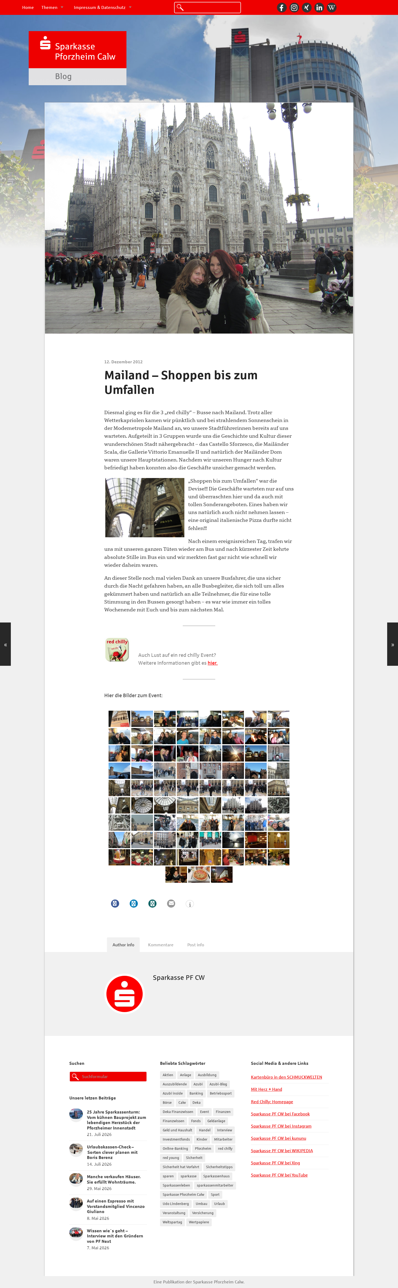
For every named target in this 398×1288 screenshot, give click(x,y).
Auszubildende (175, 1084)
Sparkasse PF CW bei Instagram (281, 1126)
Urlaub (219, 1204)
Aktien (168, 1075)
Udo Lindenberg (176, 1204)
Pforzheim (203, 1149)
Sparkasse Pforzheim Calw (183, 1195)
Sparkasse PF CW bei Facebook (280, 1114)
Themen (49, 7)
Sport (215, 1195)
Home (28, 7)
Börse (167, 1103)
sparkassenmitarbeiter (215, 1185)
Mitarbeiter (223, 1139)
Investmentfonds (176, 1139)
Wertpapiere (199, 1222)
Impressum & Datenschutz (100, 7)
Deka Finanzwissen (178, 1112)
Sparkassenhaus (216, 1176)
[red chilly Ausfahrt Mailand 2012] (119, 719)
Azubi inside (173, 1093)
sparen (168, 1176)
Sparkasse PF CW (179, 977)
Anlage (185, 1075)
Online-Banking (175, 1149)
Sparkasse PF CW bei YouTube (279, 1175)
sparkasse (189, 1176)
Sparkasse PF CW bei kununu (278, 1138)
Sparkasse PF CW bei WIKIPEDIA (282, 1150)
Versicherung (203, 1213)
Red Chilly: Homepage (272, 1101)
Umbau (201, 1204)
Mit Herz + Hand (266, 1089)
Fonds (196, 1121)
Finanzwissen (173, 1121)
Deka (197, 1103)
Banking (196, 1093)
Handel (204, 1130)
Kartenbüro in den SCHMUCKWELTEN (286, 1077)
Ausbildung (207, 1075)
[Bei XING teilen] (152, 904)
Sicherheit (194, 1158)
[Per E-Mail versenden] (171, 904)
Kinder (202, 1139)
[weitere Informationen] (190, 904)
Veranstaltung (174, 1213)
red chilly (225, 1149)
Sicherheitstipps (219, 1167)
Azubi (198, 1084)
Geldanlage (216, 1121)
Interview (224, 1130)
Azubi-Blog (218, 1084)
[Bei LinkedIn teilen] (134, 904)
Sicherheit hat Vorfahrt (181, 1167)
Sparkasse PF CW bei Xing (275, 1163)
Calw (182, 1103)
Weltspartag (172, 1222)
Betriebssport (221, 1093)
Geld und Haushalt (177, 1130)
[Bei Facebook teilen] (115, 904)
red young (171, 1158)
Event (204, 1112)
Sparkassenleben (176, 1185)
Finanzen (223, 1112)
